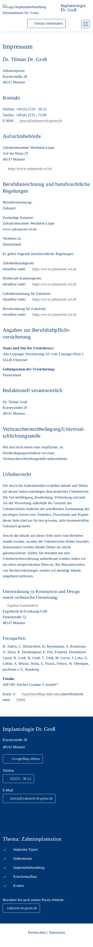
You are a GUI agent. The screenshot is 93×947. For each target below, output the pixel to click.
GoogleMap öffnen (25, 759)
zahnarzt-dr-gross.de (22, 908)
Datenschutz (37, 932)
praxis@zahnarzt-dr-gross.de (41, 121)
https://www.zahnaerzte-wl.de (30, 168)
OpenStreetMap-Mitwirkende (43, 694)
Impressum (57, 932)
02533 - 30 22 (19, 779)
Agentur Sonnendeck (22, 605)
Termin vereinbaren (48, 23)
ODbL (21, 700)
